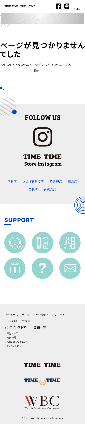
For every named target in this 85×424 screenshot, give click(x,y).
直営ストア (12, 333)
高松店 (33, 189)
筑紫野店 (56, 181)
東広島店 (50, 189)
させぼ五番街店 (33, 181)
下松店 (12, 181)
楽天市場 (12, 337)
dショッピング (14, 345)
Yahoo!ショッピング (17, 341)
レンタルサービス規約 (18, 321)
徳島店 (72, 181)
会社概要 (42, 315)
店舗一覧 (40, 327)
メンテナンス (59, 315)
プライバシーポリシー (18, 315)
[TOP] (19, 5)
